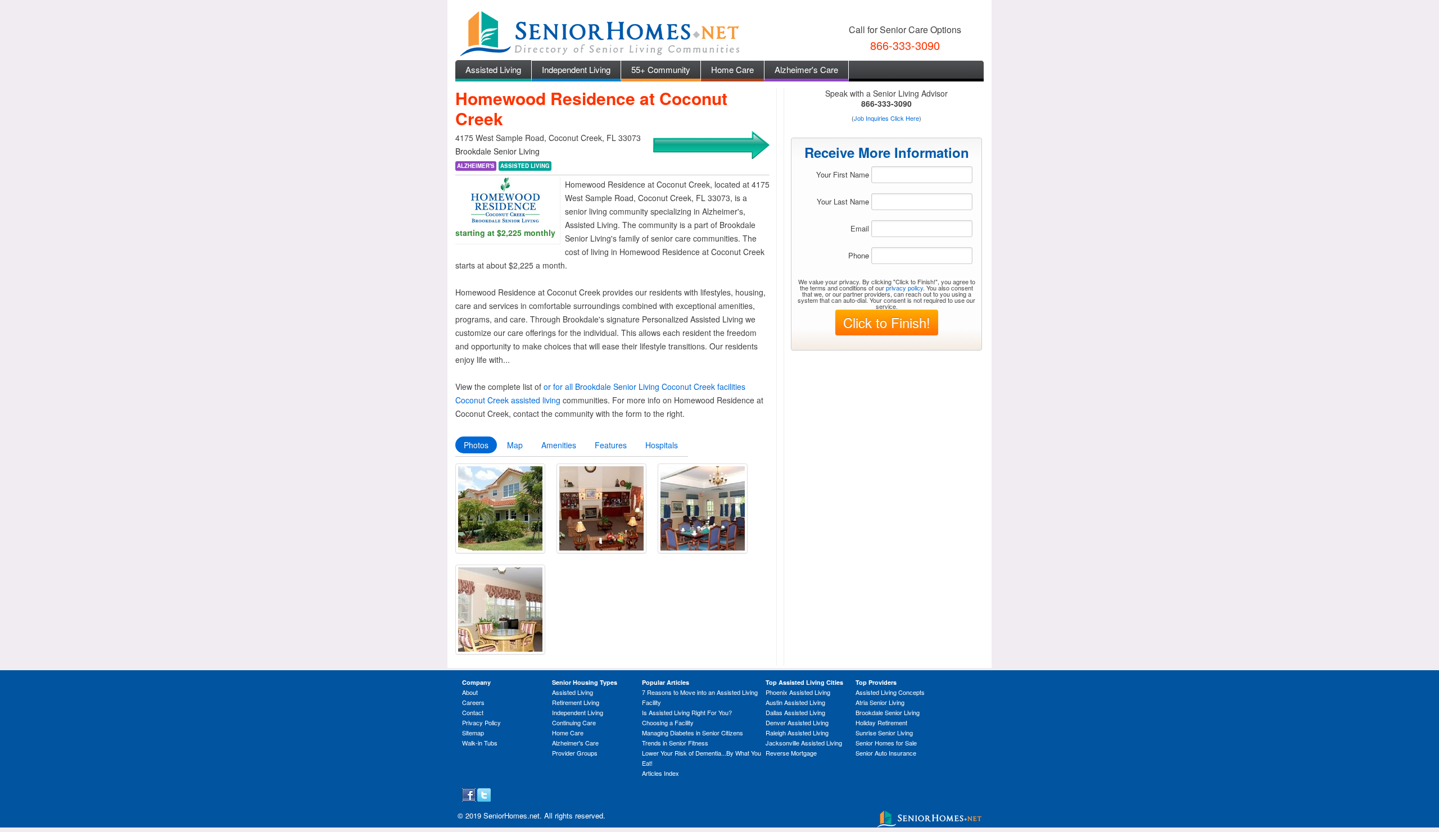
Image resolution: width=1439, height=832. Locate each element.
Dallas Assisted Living (795, 712)
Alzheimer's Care (806, 69)
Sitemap (473, 732)
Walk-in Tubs (479, 742)
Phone (858, 255)
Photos (476, 445)
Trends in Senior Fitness (675, 742)
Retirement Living (575, 702)
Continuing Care (574, 722)
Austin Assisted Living (795, 702)
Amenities (558, 445)
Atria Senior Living (880, 702)
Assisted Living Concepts (890, 692)
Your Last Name (843, 201)
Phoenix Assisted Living (798, 692)
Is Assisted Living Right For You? (687, 712)
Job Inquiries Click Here (886, 117)
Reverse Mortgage (791, 752)
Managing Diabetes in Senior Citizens (692, 732)
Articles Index (660, 773)
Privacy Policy (481, 722)
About (470, 692)
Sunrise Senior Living (884, 732)
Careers (473, 702)
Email (859, 228)
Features (611, 445)
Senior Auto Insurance (886, 752)
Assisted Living (493, 69)
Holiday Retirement (881, 722)
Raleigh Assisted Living (797, 732)
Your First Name (842, 174)
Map (515, 445)
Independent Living (576, 69)
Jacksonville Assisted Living (804, 742)
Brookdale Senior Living (888, 712)
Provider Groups (575, 752)
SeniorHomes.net (511, 815)
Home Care (732, 69)
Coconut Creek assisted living (507, 400)
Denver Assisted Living (797, 722)
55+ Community (660, 69)
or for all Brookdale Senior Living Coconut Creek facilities (644, 386)
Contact (472, 712)
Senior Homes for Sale (886, 742)
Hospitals (661, 445)
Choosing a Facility (668, 722)
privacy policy (904, 287)
